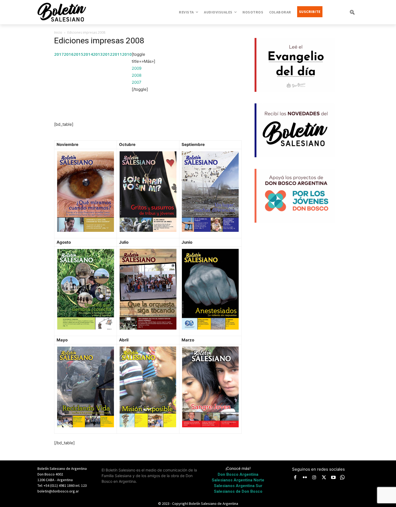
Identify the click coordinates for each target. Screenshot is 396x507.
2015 (78, 54)
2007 (136, 82)
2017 (59, 54)
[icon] (342, 477)
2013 (98, 54)
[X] (324, 477)
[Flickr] (304, 477)
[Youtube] (333, 477)
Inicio (58, 32)
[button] (352, 12)
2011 (117, 54)
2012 (107, 54)
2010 (127, 54)
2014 (88, 54)
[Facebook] (295, 477)
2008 (136, 75)
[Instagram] (314, 477)
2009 (136, 68)
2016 (69, 54)
